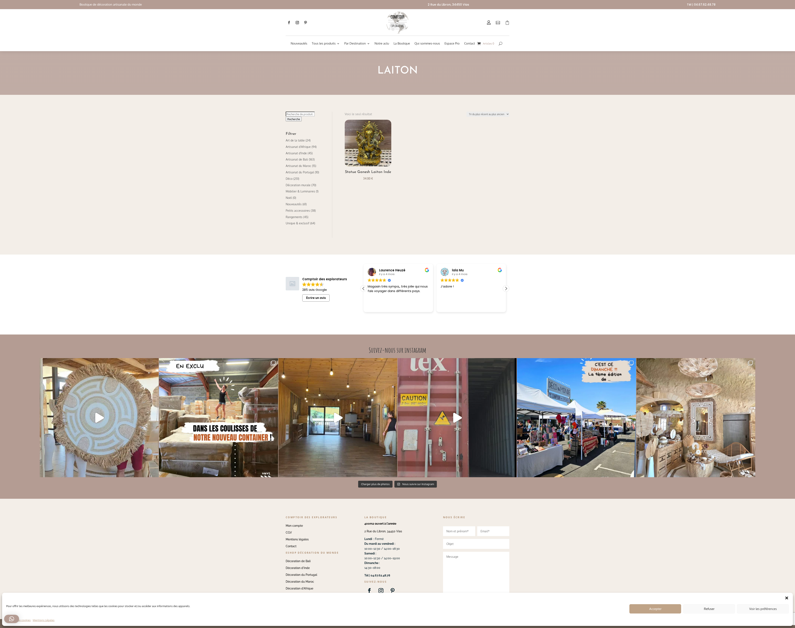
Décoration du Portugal (301, 574)
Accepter (655, 609)
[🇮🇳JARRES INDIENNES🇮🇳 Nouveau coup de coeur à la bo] (457, 417)
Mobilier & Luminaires (300, 191)
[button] (506, 288)
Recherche (293, 119)
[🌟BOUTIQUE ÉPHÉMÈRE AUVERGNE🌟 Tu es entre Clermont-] (337, 417)
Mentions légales (297, 539)
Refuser (709, 609)
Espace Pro (452, 43)
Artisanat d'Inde (296, 153)
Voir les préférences (763, 609)
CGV (289, 532)
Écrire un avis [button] (316, 298)
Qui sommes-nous (427, 43)
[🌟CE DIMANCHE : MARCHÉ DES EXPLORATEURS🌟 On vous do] (576, 417)
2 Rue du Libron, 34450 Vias (383, 531)
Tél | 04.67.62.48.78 (701, 4)
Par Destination (355, 43)
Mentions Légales (43, 620)
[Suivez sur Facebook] (289, 22)
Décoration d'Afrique (299, 588)
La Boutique (402, 43)
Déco (289, 178)
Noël (289, 197)
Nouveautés (299, 43)
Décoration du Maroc (300, 581)
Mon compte (294, 525)
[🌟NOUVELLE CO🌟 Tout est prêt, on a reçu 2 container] (99, 417)
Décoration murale (298, 185)
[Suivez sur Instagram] (297, 22)
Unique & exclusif (297, 223)
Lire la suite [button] (448, 306)
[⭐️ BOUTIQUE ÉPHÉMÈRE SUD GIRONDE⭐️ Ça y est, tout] (695, 417)
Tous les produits (324, 43)
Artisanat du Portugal (300, 172)
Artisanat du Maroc (298, 166)
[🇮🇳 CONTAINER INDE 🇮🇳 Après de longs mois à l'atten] (218, 417)
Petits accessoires (298, 210)
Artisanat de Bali (297, 159)
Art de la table (295, 140)
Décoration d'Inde (298, 568)
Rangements (294, 217)
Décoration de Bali (298, 561)
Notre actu (382, 43)
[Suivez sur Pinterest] (305, 22)
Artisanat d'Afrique (298, 147)
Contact (469, 43)
